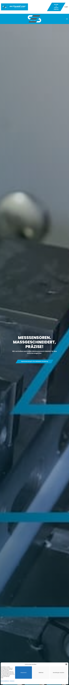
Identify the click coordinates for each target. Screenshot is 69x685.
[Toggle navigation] (57, 19)
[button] (66, 664)
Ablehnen (41, 672)
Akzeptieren (24, 672)
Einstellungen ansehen (58, 672)
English (66, 7)
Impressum (12, 680)
